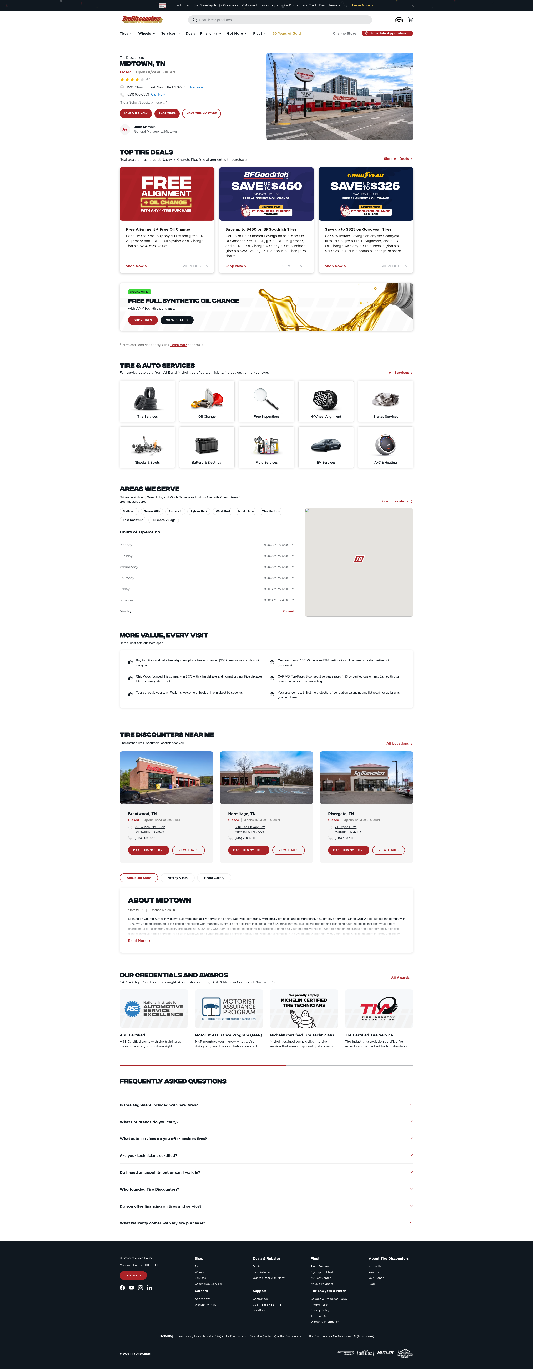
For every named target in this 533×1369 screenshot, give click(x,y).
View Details (195, 266)
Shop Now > (136, 266)
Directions (195, 87)
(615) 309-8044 (145, 838)
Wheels (144, 33)
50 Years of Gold (286, 33)
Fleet (257, 33)
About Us (375, 1266)
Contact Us (133, 1275)
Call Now (158, 94)
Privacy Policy (320, 1310)
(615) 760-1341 (245, 838)
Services (168, 33)
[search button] (192, 20)
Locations (259, 1310)
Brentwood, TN (142, 814)
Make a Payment (322, 1283)
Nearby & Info (178, 878)
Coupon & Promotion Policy (329, 1298)
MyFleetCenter (321, 1278)
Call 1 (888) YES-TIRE (267, 1304)
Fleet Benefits (320, 1266)
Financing (208, 33)
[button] (399, 19)
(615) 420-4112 (345, 838)
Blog (372, 1283)
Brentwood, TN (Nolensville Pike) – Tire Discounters (211, 1336)
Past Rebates (261, 1272)
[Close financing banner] (412, 5)
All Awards (400, 977)
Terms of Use (319, 1316)
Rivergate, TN (341, 814)
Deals (190, 33)
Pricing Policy (320, 1304)
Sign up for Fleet (322, 1272)
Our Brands (376, 1278)
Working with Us (205, 1304)
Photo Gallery (214, 878)
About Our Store (139, 878)
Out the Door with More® (269, 1278)
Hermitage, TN (242, 814)
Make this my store (148, 850)
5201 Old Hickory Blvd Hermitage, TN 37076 (250, 829)
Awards (374, 1272)
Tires (124, 33)
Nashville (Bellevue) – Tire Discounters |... (277, 1336)
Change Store (344, 33)
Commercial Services (208, 1283)
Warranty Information (325, 1321)
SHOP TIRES (167, 113)
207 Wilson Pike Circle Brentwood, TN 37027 (150, 829)
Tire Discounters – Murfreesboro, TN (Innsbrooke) (341, 1336)
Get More (235, 33)
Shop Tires (143, 320)
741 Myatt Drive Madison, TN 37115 (348, 829)
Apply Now (202, 1298)
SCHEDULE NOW (136, 113)
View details (188, 850)
